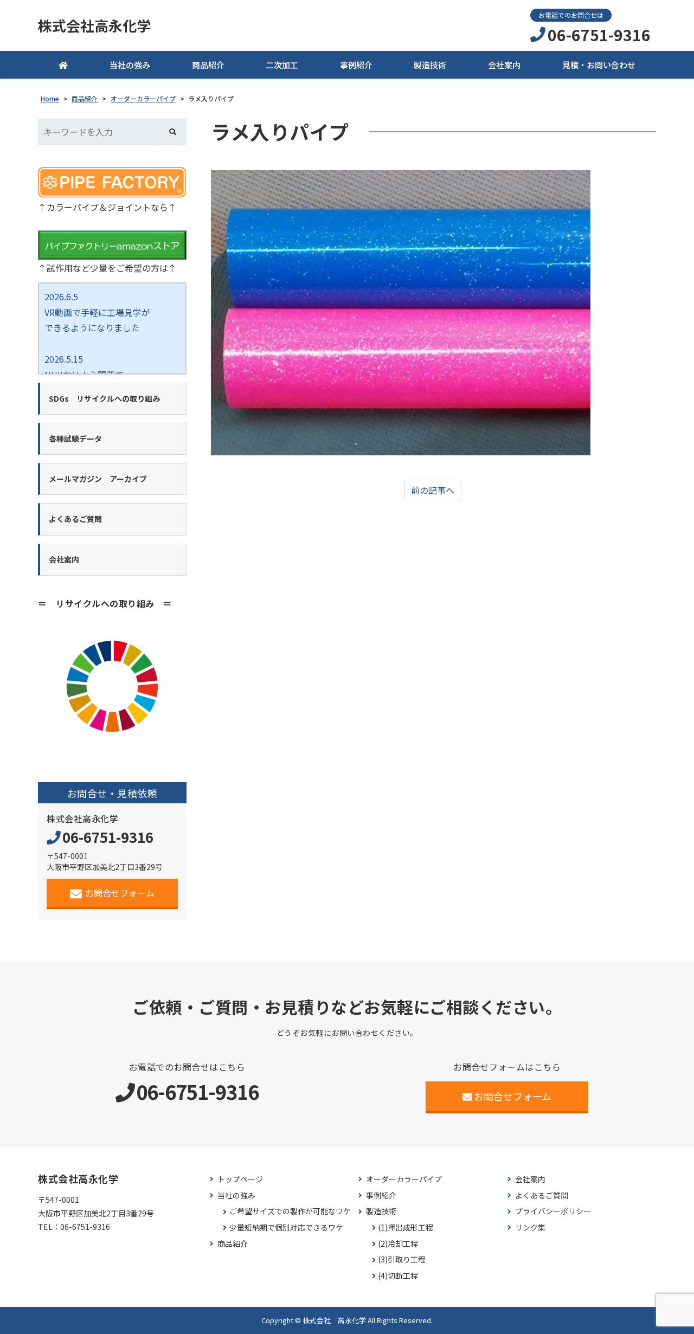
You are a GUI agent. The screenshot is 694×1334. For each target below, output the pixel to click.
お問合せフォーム (120, 892)
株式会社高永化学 (94, 25)
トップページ (240, 1179)
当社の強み (130, 64)
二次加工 (282, 64)
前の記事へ (432, 490)
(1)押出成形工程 (405, 1227)
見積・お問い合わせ (598, 64)
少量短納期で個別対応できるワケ (286, 1227)
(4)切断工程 (398, 1276)
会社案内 (504, 64)
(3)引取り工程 (402, 1259)
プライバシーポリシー (553, 1211)
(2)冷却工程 (398, 1244)
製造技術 (430, 64)
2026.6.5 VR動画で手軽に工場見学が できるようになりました (97, 312)
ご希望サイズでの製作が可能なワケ (290, 1211)
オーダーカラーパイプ (404, 1179)
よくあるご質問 (541, 1195)
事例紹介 (356, 64)
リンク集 (530, 1227)
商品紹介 (208, 64)
